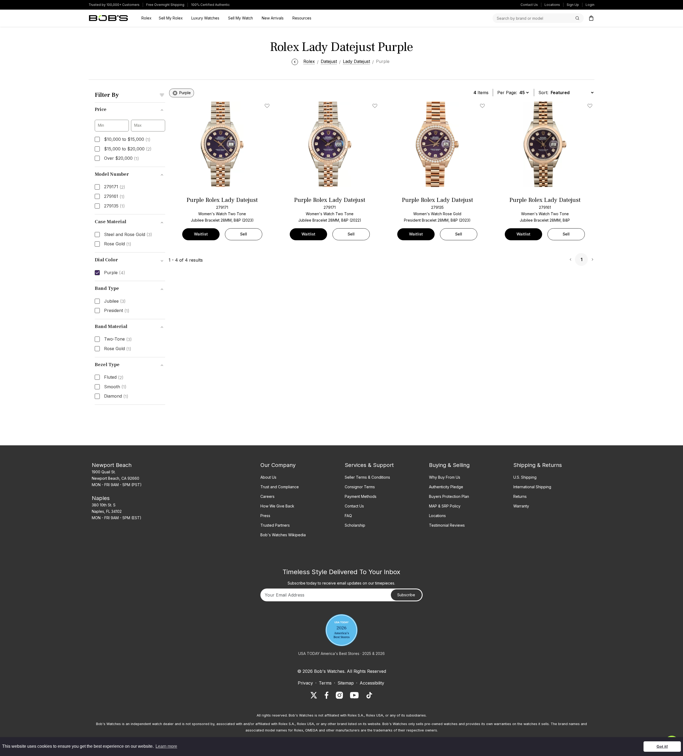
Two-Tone (118, 339)
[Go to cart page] (591, 18)
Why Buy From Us (444, 477)
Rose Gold (117, 244)
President (116, 311)
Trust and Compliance (279, 487)
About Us (268, 477)
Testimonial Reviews (447, 525)
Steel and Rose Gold (128, 235)
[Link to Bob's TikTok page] (369, 695)
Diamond (116, 396)
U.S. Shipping (525, 477)
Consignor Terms (360, 487)
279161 (114, 196)
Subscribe (406, 595)
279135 (114, 206)
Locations (552, 5)
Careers (267, 496)
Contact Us (529, 5)
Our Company (278, 465)
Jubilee (115, 301)
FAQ (348, 515)
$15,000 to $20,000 (128, 149)
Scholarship (355, 525)
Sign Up (573, 5)
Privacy (305, 683)
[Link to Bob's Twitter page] (313, 695)
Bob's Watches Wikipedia (283, 535)
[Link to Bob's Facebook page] (326, 695)
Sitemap (345, 683)
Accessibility (372, 683)
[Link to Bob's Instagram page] (339, 695)
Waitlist (201, 234)
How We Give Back (277, 506)
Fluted (114, 377)
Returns (520, 496)
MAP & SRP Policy (444, 506)
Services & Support (369, 465)
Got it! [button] (662, 746)
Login (590, 5)
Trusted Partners (275, 525)
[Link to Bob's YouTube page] (354, 695)
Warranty (521, 506)
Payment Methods (360, 496)
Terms (325, 683)
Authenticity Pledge (446, 487)
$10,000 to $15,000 (127, 139)
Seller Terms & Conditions (367, 477)
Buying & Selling (449, 465)
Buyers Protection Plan (449, 496)
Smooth (115, 387)
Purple (114, 273)
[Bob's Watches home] (108, 18)
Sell (243, 234)
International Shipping (532, 487)
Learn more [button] (166, 746)
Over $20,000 (121, 158)
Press (265, 515)
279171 (114, 187)
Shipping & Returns (537, 465)
